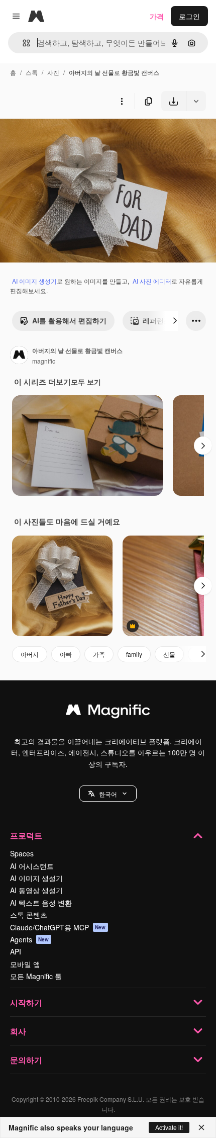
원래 (57, 134)
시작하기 (26, 1002)
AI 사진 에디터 (152, 281)
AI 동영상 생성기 (36, 890)
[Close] (201, 1127)
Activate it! (169, 1127)
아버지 (30, 654)
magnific (43, 361)
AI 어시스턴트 (32, 866)
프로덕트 (26, 835)
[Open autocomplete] (22, 43)
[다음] (175, 321)
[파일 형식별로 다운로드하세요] (196, 101)
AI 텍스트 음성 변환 (41, 903)
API (15, 951)
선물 (169, 654)
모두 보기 (86, 382)
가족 (99, 654)
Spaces (22, 853)
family (134, 654)
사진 (53, 72)
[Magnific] (108, 712)
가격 (157, 16)
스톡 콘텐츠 (28, 915)
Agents (29, 939)
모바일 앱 (25, 964)
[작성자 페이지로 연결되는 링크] (19, 356)
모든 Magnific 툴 (36, 976)
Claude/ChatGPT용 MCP (58, 927)
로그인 (189, 16)
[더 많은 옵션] (122, 101)
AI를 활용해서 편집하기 (69, 320)
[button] (108, 793)
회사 (18, 1031)
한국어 (108, 794)
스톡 (32, 72)
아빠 (66, 654)
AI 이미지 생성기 (34, 281)
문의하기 (26, 1060)
